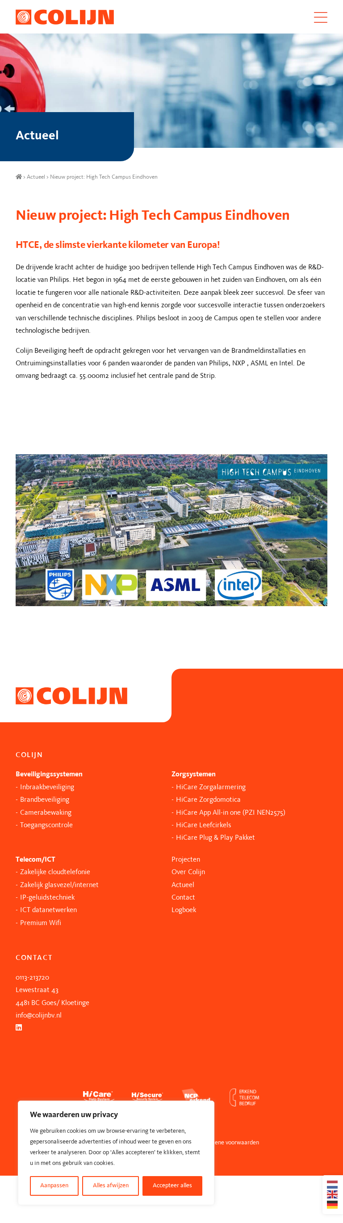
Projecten (186, 859)
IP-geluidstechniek (47, 897)
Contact (183, 897)
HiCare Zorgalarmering (211, 787)
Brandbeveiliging (44, 800)
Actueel (36, 177)
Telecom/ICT (35, 859)
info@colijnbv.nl (39, 1015)
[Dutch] (333, 1184)
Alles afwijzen (111, 1185)
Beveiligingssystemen (49, 774)
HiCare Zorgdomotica (208, 800)
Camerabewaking (45, 813)
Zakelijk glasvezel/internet (59, 885)
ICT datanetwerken (48, 910)
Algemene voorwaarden (228, 1142)
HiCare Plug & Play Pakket (215, 838)
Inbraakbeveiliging (47, 787)
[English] (333, 1194)
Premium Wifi (40, 923)
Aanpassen (54, 1185)
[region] (116, 1153)
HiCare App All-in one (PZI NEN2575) (230, 813)
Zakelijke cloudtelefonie (55, 872)
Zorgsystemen (194, 774)
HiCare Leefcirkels (203, 825)
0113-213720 (32, 977)
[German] (333, 1205)
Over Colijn (188, 872)
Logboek (184, 910)
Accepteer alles (172, 1185)
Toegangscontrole (46, 825)
